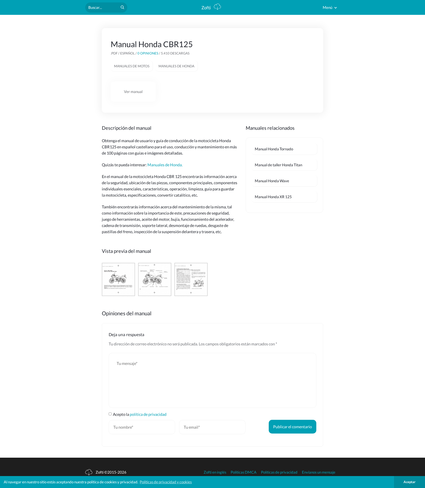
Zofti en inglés (215, 472)
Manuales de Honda (176, 66)
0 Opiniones (147, 53)
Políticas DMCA (244, 472)
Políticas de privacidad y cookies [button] (166, 482)
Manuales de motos (131, 66)
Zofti (206, 7)
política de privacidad (148, 414)
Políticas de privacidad (279, 472)
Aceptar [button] (409, 482)
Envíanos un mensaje (318, 472)
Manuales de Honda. (165, 164)
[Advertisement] (281, 67)
